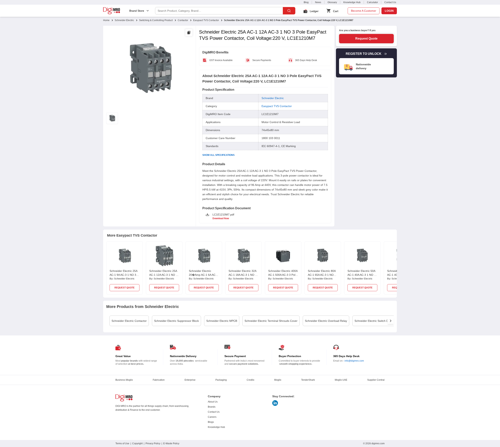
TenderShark (308, 380)
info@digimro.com (354, 360)
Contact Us (390, 2)
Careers (212, 417)
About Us (213, 401)
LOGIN (389, 10)
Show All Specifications (218, 155)
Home (106, 20)
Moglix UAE (341, 380)
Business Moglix (124, 380)
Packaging (221, 380)
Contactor (183, 20)
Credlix (250, 380)
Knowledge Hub (352, 2)
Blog (306, 2)
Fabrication (159, 380)
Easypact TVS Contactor (206, 20)
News (318, 2)
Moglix (277, 380)
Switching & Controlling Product (156, 20)
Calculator (372, 2)
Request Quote (366, 38)
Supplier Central (376, 380)
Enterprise (190, 380)
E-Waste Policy (171, 443)
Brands (211, 406)
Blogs (211, 422)
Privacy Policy (153, 443)
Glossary (332, 2)
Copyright (137, 443)
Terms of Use (122, 443)
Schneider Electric (124, 20)
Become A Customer (363, 10)
